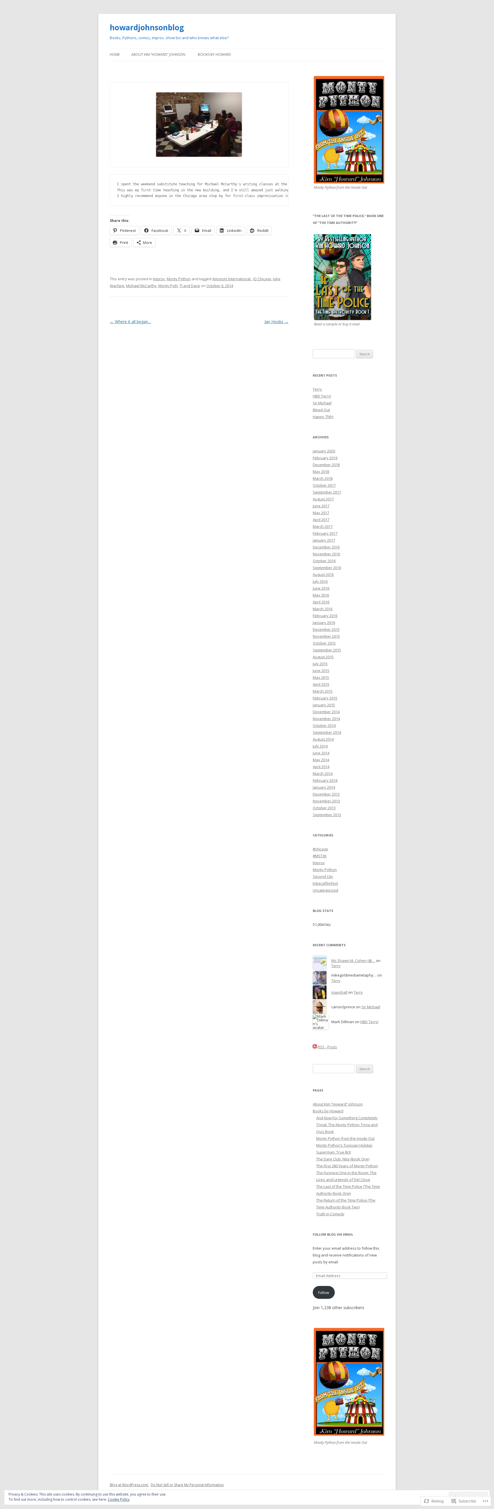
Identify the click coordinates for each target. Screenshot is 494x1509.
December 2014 (326, 711)
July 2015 (320, 663)
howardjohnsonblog (147, 27)
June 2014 (321, 753)
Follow (323, 1292)
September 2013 (327, 814)
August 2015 (323, 656)
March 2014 (322, 773)
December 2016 (326, 547)
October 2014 (324, 725)
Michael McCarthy (141, 285)
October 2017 (324, 485)
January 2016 (324, 622)
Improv (159, 278)
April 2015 (321, 684)
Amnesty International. (231, 278)
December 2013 (326, 794)
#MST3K (320, 855)
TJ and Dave (190, 285)
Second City (323, 876)
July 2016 (320, 581)
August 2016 (323, 574)
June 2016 (321, 588)
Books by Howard (214, 54)
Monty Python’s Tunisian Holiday (344, 1145)
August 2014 (323, 739)
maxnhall (339, 992)
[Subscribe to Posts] (315, 1046)
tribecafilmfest (325, 883)
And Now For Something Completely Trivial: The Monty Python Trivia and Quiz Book (347, 1124)
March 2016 (322, 608)
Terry (317, 389)
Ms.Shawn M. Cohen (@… (353, 960)
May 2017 (321, 512)
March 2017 (322, 526)
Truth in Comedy (330, 1213)
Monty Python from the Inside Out (345, 1138)
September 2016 (327, 567)
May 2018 (321, 471)
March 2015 (322, 691)
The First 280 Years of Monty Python (347, 1165)
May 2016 (321, 595)
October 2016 (324, 560)
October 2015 (324, 643)
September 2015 (327, 650)
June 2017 (321, 505)
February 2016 (325, 615)
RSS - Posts (327, 1046)
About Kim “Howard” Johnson (158, 54)
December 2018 (326, 464)
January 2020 (324, 451)
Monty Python (179, 278)
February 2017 (325, 533)
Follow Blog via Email (333, 1234)
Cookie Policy (119, 1499)
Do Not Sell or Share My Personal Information (187, 1484)
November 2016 (326, 553)
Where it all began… (130, 321)
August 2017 (323, 499)
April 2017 (321, 519)
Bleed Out (321, 409)
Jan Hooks (276, 321)
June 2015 (321, 670)
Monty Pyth (168, 285)
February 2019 (325, 457)
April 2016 (321, 602)
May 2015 (321, 677)
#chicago (320, 849)
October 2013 (324, 807)
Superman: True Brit (333, 1152)
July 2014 (320, 746)
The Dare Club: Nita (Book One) (342, 1159)
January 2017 (324, 540)
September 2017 (327, 492)
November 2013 (326, 801)
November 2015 (326, 636)
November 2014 (326, 718)
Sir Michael (322, 402)
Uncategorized (325, 890)
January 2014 (324, 787)
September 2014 (327, 732)
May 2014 (321, 759)
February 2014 (325, 780)
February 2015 (325, 698)
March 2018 (322, 478)
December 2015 (326, 629)
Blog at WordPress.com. (129, 1484)
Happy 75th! (323, 416)
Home (115, 54)
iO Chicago (262, 278)
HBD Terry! (322, 396)
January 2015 (324, 704)
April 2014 (321, 766)
